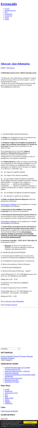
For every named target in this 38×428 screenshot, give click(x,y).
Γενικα (7, 17)
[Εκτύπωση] (10, 68)
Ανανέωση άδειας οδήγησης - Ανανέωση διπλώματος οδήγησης (17, 372)
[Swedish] (11, 358)
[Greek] (3, 356)
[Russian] (29, 356)
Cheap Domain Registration (9, 411)
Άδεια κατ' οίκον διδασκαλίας (15, 63)
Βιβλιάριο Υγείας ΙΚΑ (11, 380)
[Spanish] (4, 358)
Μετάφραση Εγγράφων (12, 382)
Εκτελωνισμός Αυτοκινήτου (13, 378)
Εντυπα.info (9, 4)
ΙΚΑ (6, 12)
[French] (16, 356)
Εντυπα (7, 9)
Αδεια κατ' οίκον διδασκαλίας (14, 301)
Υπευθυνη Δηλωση (11, 305)
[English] (10, 356)
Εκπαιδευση (8, 14)
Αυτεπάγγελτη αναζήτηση (8, 204)
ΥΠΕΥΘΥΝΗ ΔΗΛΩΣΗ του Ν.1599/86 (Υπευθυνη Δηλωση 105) (17, 368)
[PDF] (3, 68)
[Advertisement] (19, 41)
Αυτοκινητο (8, 16)
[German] (22, 356)
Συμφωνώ (30, 422)
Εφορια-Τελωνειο (10, 10)
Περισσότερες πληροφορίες (14, 426)
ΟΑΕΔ (7, 19)
